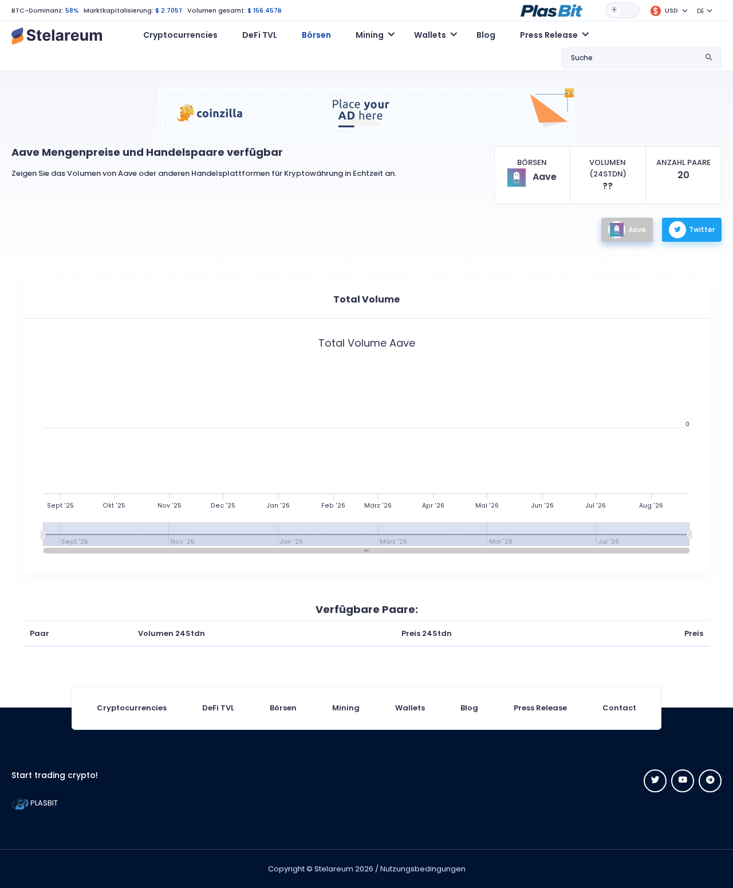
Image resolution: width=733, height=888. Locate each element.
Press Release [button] (549, 35)
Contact (619, 707)
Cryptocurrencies (180, 35)
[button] (551, 9)
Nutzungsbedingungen (423, 868)
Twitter (702, 229)
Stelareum (333, 868)
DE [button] (700, 10)
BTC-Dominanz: (37, 10)
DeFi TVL (259, 35)
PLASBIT (43, 802)
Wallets (410, 707)
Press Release (540, 707)
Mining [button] (370, 35)
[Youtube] (682, 780)
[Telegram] (710, 780)
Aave (637, 229)
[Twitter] (655, 780)
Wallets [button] (430, 35)
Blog (485, 35)
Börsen (316, 35)
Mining (346, 707)
